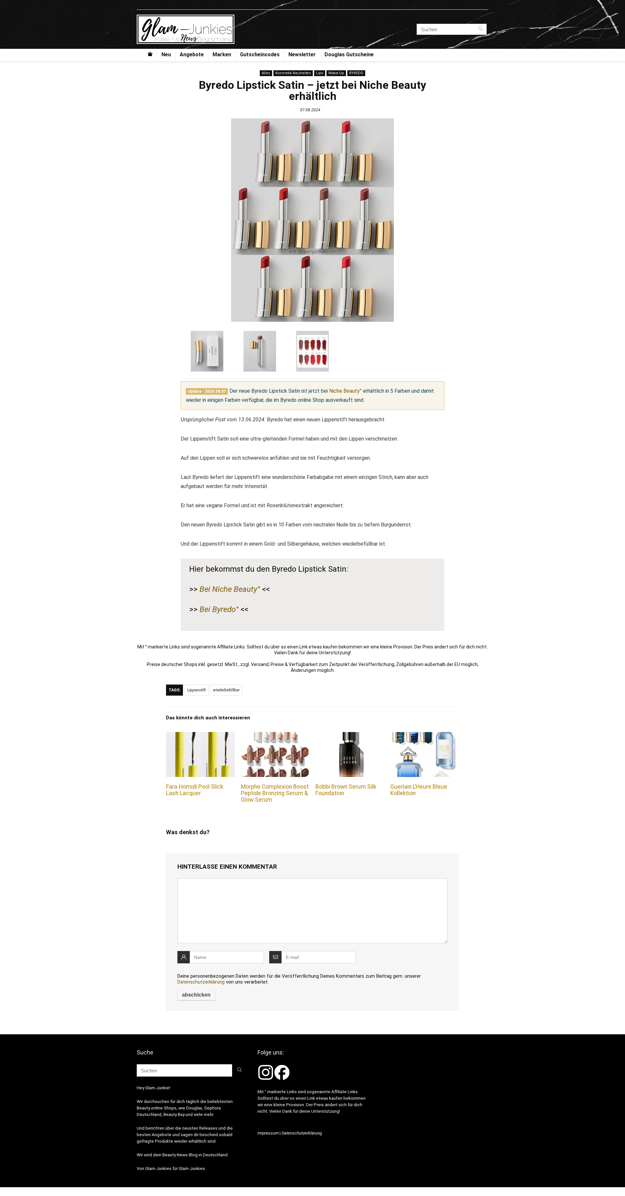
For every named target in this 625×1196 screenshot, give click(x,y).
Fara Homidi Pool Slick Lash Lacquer (194, 789)
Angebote (192, 54)
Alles (266, 73)
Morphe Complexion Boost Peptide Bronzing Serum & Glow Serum (275, 793)
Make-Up (336, 73)
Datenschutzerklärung (201, 982)
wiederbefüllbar (226, 690)
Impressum (268, 1133)
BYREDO (356, 73)
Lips (319, 73)
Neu (166, 54)
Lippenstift (196, 690)
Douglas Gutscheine (349, 54)
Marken (222, 54)
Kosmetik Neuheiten (293, 73)
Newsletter (302, 54)
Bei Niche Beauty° (230, 589)
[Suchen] (481, 29)
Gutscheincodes (260, 54)
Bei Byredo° (219, 609)
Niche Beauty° (345, 391)
